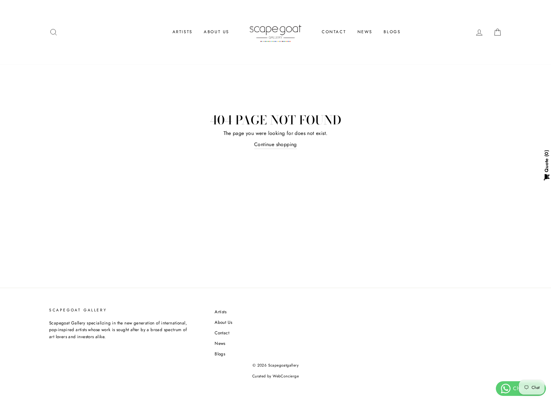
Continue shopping (275, 144)
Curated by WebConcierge (275, 376)
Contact (334, 32)
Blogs (392, 32)
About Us (216, 32)
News (364, 32)
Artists (183, 32)
